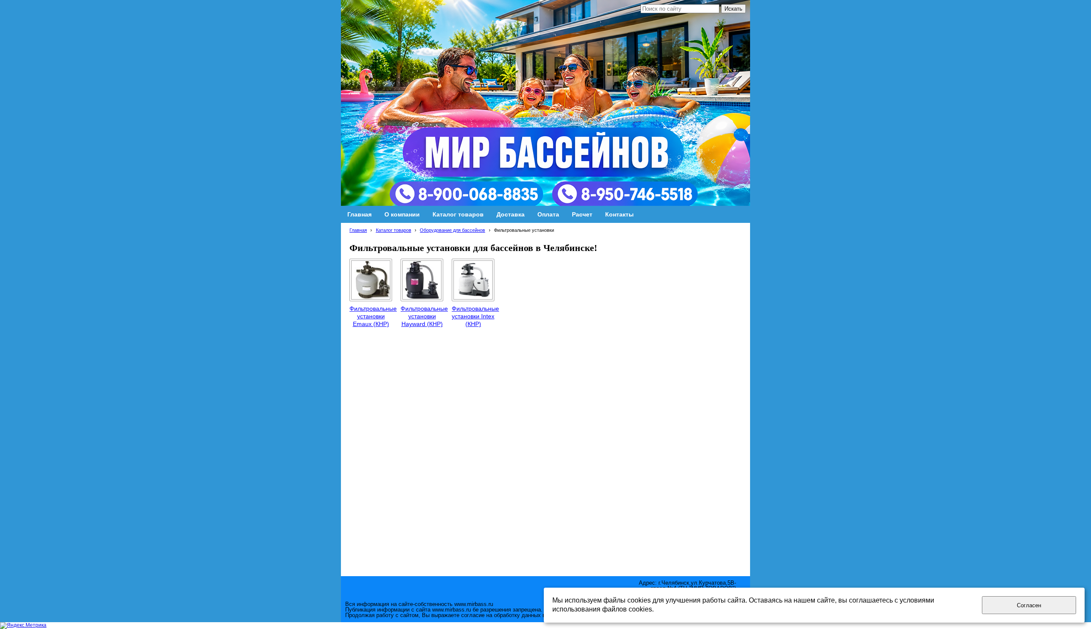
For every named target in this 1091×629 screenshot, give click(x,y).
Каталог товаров (393, 230)
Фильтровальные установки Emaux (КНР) (373, 316)
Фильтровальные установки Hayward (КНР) (424, 316)
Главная (358, 230)
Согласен (1029, 605)
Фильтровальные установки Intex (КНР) (475, 316)
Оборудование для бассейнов (452, 230)
